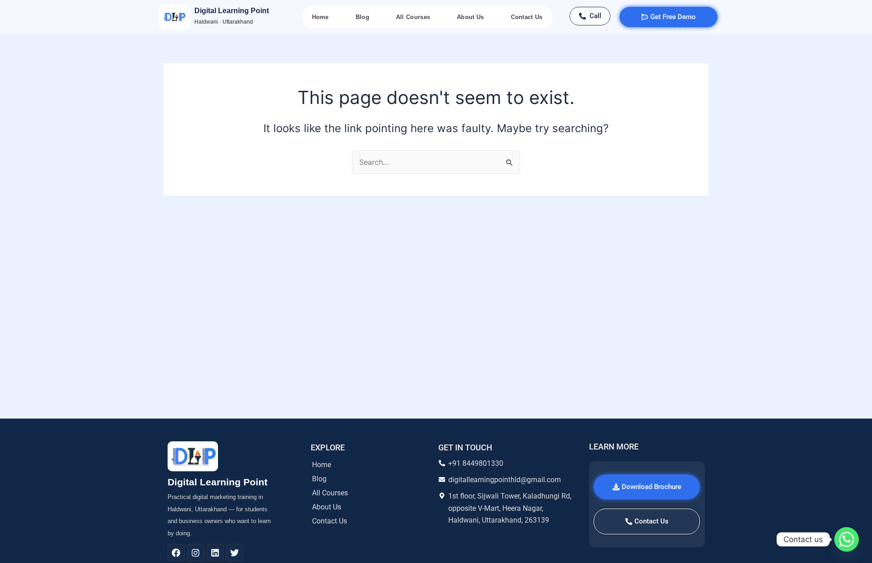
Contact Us (527, 17)
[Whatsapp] (846, 539)
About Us (470, 17)
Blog (362, 17)
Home (320, 17)
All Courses (413, 17)
